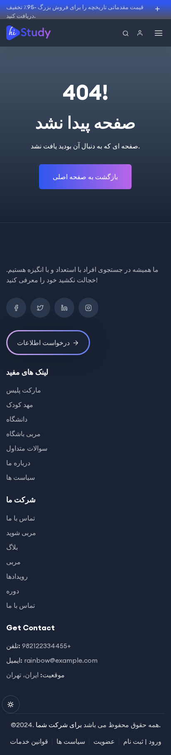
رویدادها (17, 576)
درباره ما (18, 463)
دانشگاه (16, 419)
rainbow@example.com (61, 660)
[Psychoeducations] (29, 32)
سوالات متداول (26, 448)
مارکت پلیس (23, 390)
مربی (13, 562)
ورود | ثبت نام (142, 741)
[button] (142, 33)
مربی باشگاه (23, 433)
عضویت (104, 741)
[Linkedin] (64, 308)
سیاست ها (20, 477)
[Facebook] (16, 308)
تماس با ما (20, 518)
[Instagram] (88, 308)
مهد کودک (19, 404)
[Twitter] (40, 308)
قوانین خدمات (29, 741)
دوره (12, 591)
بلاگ (12, 547)
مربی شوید (21, 532)
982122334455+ (46, 646)
